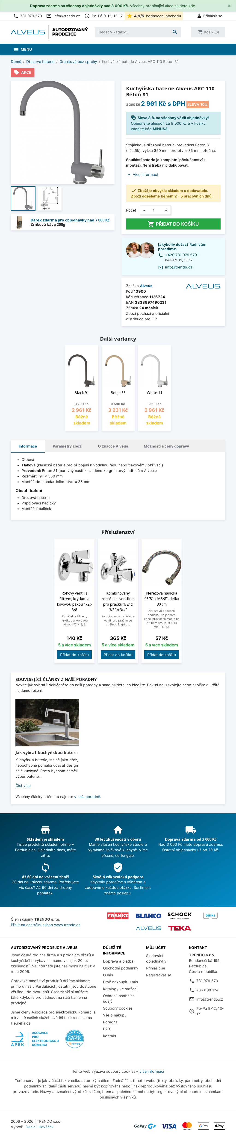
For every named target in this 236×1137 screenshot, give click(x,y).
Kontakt (109, 1036)
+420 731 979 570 (181, 255)
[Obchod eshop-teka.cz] (179, 928)
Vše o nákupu (115, 1015)
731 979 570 (27, 16)
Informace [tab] (28, 446)
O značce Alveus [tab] (113, 446)
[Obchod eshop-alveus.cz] (148, 928)
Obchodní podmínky (120, 968)
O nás (108, 975)
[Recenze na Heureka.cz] (74, 1041)
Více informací (145, 174)
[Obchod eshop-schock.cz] (179, 915)
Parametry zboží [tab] (67, 446)
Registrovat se (158, 975)
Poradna (110, 1022)
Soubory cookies (118, 1008)
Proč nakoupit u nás (120, 982)
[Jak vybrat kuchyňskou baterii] (47, 722)
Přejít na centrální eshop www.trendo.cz (45, 924)
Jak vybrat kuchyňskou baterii (46, 752)
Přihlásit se (155, 968)
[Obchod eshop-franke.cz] (117, 915)
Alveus (146, 285)
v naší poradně (87, 796)
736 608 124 (207, 990)
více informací (151, 1071)
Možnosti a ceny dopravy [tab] (166, 446)
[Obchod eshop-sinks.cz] (210, 915)
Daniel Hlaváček (40, 1127)
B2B (106, 1029)
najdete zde (184, 5)
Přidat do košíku (173, 224)
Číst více (23, 785)
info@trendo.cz (63, 16)
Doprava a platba (118, 961)
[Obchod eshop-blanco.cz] (148, 916)
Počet (131, 210)
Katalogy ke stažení (120, 989)
